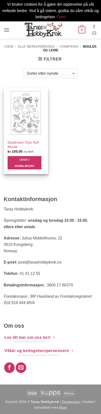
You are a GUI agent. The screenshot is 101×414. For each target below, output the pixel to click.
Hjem (8, 46)
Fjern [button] (61, 17)
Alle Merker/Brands (36, 46)
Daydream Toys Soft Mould (23, 145)
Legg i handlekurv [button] (24, 162)
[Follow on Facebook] (94, 27)
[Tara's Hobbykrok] (44, 30)
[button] (7, 30)
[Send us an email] (94, 33)
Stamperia (69, 46)
